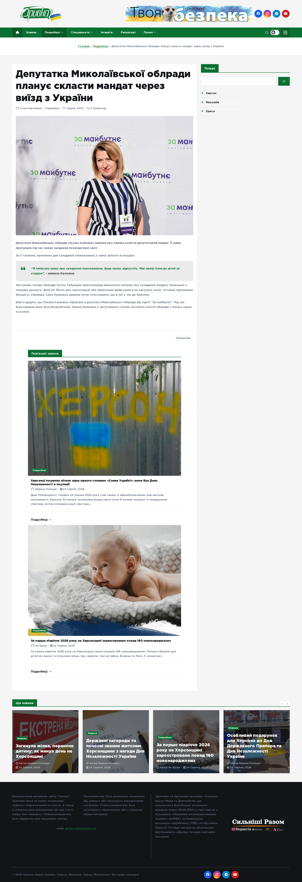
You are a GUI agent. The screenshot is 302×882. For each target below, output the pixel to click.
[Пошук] (284, 81)
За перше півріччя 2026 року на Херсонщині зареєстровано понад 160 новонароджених (101, 640)
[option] (45, 741)
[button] (282, 703)
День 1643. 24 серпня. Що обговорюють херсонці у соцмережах (256, 751)
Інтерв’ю (107, 32)
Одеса (210, 111)
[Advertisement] (245, 145)
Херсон (211, 93)
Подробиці (52, 32)
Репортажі (128, 32)
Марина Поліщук (46, 489)
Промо (148, 32)
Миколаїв (184, 338)
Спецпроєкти (80, 32)
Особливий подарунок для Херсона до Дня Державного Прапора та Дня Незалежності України (184, 746)
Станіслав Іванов (31, 108)
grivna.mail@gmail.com (80, 828)
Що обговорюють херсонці (265, 738)
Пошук (209, 68)
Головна (83, 46)
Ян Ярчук (41, 646)
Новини (31, 32)
